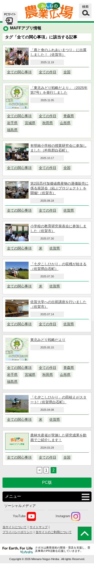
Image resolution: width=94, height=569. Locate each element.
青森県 (68, 116)
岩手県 (12, 123)
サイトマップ (39, 527)
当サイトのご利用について (54, 532)
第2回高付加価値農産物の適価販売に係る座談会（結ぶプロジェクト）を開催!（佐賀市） (59, 188)
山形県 (65, 123)
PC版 (47, 482)
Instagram (63, 516)
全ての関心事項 (19, 72)
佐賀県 (68, 210)
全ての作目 (47, 72)
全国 (66, 72)
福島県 (12, 130)
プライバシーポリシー (18, 532)
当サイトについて (15, 527)
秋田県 (47, 123)
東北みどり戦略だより (47, 340)
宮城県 (30, 123)
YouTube (19, 516)
